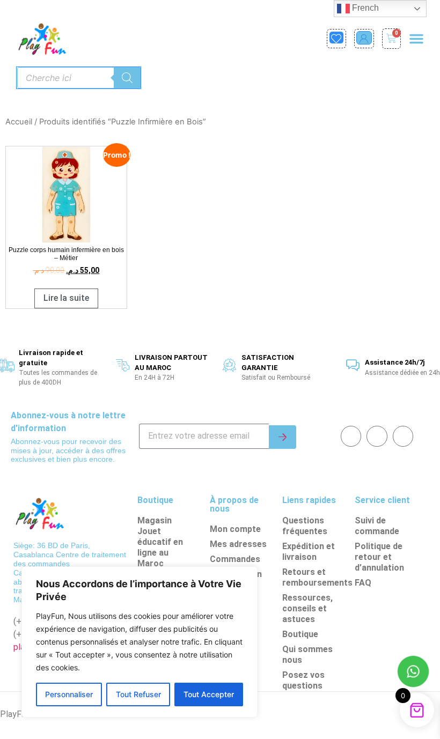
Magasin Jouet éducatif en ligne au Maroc (160, 541)
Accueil (18, 122)
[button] (416, 38)
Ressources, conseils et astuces (307, 608)
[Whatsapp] (376, 436)
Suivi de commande (377, 525)
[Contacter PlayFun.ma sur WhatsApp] (413, 673)
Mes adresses (238, 544)
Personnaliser (69, 694)
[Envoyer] (282, 437)
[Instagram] (403, 436)
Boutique (300, 634)
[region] (139, 642)
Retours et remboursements (315, 577)
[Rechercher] (127, 77)
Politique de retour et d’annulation (379, 557)
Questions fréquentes (304, 525)
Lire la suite (66, 298)
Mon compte (235, 529)
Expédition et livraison (308, 551)
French (364, 7)
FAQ (363, 583)
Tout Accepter (209, 694)
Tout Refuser (138, 694)
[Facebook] (351, 436)
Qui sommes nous (307, 654)
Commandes (235, 559)
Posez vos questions (303, 680)
